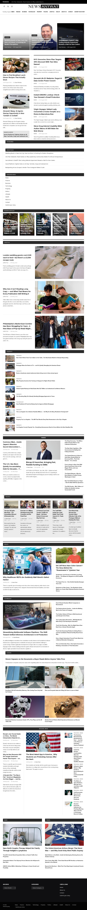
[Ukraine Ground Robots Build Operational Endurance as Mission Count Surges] (64, 707)
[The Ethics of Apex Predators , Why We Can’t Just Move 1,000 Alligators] (68, 781)
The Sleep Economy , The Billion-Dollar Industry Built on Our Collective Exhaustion (74, 442)
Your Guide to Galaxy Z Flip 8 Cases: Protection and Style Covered (76, 229)
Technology (31, 11)
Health (58, 11)
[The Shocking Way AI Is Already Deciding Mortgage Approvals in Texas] (10, 397)
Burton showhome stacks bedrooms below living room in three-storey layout (37, 373)
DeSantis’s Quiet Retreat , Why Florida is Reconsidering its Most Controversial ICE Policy (78, 771)
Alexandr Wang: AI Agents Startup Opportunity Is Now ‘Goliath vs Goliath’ (13, 113)
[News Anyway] (43, 6)
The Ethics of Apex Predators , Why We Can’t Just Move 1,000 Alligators (78, 784)
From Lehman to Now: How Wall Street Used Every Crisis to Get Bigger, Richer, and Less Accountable (73, 467)
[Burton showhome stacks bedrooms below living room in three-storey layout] (10, 374)
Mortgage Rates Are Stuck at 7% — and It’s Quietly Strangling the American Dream (38, 365)
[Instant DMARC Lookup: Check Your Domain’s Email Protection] (74, 99)
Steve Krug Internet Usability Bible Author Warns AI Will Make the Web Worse (48, 128)
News (13, 11)
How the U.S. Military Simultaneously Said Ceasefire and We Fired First (26, 513)
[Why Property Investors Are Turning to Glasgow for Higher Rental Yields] (10, 381)
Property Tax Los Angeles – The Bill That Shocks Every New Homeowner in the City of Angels (41, 419)
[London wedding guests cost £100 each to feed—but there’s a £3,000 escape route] (59, 262)
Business (24, 11)
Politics (46, 11)
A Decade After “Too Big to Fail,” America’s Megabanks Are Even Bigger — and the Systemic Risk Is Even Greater (12, 777)
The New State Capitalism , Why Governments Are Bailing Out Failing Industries (73, 450)
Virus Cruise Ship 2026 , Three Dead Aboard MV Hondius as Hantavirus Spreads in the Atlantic (64, 861)
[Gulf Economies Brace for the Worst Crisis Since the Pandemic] (68, 792)
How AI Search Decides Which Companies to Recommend (68, 603)
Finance (18, 11)
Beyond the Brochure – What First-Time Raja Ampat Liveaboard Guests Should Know (64, 866)
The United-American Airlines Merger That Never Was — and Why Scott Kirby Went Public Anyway (64, 849)
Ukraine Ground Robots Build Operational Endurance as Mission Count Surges (62, 720)
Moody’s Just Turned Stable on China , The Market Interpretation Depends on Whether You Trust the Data (12, 736)
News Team (30, 467)
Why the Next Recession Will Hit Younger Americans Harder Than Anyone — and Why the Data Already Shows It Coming (12, 756)
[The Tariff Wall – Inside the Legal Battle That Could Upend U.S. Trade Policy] (60, 504)
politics (7, 496)
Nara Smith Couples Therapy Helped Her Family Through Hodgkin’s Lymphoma (21, 849)
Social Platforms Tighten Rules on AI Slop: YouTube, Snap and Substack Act (16, 135)
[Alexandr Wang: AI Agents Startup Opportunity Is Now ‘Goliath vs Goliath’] (16, 101)
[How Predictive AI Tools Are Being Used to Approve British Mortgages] (10, 405)
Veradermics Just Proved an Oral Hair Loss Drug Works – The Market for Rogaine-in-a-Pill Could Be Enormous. (69, 576)
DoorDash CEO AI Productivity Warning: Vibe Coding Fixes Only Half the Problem (23, 691)
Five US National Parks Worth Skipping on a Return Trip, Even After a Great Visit (27, 227)
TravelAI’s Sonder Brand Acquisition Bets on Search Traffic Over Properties (20, 855)
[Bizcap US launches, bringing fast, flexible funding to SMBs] (43, 450)
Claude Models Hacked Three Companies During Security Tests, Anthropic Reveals (43, 226)
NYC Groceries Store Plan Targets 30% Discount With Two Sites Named (47, 61)
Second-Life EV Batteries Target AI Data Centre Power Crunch (48, 79)
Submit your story (79, 11)
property (9, 351)
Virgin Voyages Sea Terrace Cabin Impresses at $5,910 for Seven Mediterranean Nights (59, 225)
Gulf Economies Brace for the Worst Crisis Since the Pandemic (78, 796)
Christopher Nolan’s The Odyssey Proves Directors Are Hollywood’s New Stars (21, 861)
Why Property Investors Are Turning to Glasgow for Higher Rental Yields (35, 380)
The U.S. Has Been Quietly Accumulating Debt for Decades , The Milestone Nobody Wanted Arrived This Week (12, 466)
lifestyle (7, 242)
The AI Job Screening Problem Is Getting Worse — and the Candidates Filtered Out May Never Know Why (69, 632)
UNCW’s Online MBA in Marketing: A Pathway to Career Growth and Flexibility (21, 866)
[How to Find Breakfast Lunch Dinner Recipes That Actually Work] (16, 65)
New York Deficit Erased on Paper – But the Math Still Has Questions (74, 481)
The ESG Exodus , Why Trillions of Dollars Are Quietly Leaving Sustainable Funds (74, 488)
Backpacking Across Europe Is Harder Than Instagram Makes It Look (24, 167)
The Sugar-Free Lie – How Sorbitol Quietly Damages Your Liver (70, 582)
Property (39, 11)
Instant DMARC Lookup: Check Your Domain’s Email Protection (47, 96)
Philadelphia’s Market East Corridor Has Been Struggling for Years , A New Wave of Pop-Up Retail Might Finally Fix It (17, 326)
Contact (70, 11)
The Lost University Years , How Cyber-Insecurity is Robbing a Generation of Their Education (70, 644)
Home (61, 887)
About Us (64, 11)
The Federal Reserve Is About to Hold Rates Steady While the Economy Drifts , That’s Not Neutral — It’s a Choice (73, 458)
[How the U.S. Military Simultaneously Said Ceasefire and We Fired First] (27, 504)
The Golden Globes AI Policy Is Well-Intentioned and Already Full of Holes (69, 614)
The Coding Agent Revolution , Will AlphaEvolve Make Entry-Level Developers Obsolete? (69, 620)
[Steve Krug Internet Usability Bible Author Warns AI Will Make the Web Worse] (74, 130)
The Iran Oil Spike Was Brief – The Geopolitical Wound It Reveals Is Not (10, 513)
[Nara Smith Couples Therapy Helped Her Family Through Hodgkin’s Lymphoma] (22, 835)
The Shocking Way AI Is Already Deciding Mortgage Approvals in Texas (35, 396)
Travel (48, 820)
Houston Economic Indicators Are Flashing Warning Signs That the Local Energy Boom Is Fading (78, 809)
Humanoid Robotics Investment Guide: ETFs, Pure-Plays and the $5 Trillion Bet (23, 720)
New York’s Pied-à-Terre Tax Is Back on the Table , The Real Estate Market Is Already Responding (42, 357)
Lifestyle (52, 11)
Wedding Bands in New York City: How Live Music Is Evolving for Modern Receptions (16, 42)
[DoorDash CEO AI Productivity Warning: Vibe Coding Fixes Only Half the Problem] (25, 677)
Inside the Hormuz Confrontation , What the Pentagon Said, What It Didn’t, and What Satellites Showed (78, 755)
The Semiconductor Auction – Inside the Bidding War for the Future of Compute (69, 609)
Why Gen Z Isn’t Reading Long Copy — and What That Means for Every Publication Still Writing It (17, 291)
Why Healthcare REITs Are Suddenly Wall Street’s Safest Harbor (26, 578)
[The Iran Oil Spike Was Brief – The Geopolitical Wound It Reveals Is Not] (11, 504)
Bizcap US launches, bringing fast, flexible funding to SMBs (41, 463)
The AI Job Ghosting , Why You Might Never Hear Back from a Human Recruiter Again (69, 626)
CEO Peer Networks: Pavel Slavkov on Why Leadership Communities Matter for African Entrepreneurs (28, 2)
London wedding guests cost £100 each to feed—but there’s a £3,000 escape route (17, 257)
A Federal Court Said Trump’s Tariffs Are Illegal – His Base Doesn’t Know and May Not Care (43, 514)
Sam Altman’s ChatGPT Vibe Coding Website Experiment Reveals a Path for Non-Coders (69, 42)
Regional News (30, 750)
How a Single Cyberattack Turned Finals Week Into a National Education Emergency (69, 639)
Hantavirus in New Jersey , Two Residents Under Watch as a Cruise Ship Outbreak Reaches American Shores (70, 589)
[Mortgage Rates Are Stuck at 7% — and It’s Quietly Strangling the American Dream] (10, 366)
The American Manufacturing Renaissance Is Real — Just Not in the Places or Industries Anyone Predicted (78, 740)
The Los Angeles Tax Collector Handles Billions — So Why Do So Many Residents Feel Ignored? (42, 411)
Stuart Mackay (8, 47)
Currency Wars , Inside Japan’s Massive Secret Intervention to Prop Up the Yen (12, 444)
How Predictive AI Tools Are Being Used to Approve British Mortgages (35, 404)
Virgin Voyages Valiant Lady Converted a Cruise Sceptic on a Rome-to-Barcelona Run (47, 111)
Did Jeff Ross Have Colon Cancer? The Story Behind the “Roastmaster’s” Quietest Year (69, 568)
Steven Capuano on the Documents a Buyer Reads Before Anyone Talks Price (35, 659)
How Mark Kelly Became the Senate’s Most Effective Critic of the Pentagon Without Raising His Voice (75, 515)
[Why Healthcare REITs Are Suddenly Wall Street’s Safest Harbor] (27, 561)
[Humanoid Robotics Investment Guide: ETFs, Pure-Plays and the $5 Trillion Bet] (25, 707)
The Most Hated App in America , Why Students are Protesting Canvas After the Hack (41, 756)
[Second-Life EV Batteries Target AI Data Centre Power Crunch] (74, 83)
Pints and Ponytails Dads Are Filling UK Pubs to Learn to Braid (62, 690)
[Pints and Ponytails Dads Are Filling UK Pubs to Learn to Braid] (64, 677)
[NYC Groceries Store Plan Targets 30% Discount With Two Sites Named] (74, 64)
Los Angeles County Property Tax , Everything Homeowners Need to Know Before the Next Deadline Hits (44, 427)
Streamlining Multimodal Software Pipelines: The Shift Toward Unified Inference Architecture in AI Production (25, 633)
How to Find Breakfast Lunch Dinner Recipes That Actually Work (14, 77)
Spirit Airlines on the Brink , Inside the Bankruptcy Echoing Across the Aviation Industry (64, 855)
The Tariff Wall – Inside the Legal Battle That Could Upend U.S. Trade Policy (58, 514)
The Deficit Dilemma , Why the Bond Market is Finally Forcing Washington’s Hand (73, 475)
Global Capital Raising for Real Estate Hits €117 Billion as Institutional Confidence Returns (40, 388)
